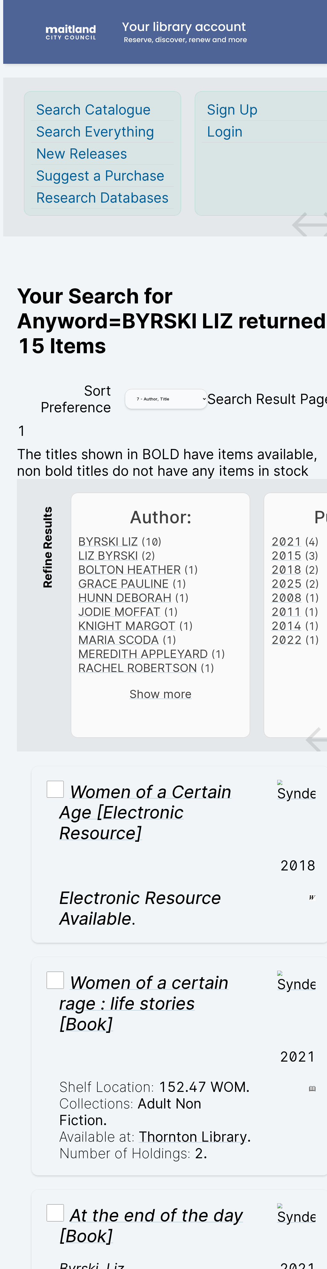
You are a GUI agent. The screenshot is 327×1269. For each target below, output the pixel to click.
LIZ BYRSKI (108, 556)
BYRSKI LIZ (108, 541)
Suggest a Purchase (100, 175)
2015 (286, 556)
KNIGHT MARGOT (127, 626)
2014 (286, 626)
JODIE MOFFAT (119, 612)
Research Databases (102, 197)
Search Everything (95, 131)
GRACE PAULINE (123, 584)
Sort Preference (76, 398)
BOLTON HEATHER (129, 570)
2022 (286, 640)
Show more (160, 694)
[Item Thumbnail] (296, 793)
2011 (286, 612)
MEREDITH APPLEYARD (143, 654)
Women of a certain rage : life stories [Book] (144, 1003)
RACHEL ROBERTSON (137, 668)
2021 (286, 541)
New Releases (81, 153)
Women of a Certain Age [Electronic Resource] (145, 812)
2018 (286, 570)
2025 (286, 584)
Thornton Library (193, 1136)
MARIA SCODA (118, 640)
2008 (286, 598)
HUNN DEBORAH (124, 598)
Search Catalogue (93, 109)
